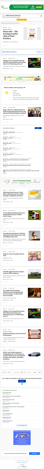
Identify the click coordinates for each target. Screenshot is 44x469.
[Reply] (7, 45)
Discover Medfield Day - (12, 154)
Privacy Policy (24, 468)
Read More (5, 139)
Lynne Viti (5, 242)
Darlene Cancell (6, 68)
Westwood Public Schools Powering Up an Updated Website (15, 159)
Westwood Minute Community (8, 128)
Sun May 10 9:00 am (7, 331)
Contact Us (19, 462)
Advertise (34, 453)
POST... (38, 128)
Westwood (5, 27)
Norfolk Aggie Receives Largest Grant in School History (13, 272)
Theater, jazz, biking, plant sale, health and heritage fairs (14, 66)
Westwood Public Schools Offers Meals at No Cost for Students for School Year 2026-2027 (21, 171)
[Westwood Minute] (12, 16)
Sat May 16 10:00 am (7, 29)
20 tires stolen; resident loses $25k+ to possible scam (14, 361)
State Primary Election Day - (13, 132)
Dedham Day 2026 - (12, 143)
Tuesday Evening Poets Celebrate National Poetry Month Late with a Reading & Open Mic (14, 235)
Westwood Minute (14, 41)
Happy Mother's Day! (7, 258)
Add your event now (22, 425)
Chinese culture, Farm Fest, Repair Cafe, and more (13, 318)
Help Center (24, 462)
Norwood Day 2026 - (12, 148)
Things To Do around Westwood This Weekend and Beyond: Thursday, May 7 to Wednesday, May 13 (13, 313)
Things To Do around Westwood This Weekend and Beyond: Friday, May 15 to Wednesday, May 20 (14, 62)
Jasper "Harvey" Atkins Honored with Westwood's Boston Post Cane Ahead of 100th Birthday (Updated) (14, 111)
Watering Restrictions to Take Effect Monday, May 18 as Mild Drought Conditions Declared (13, 194)
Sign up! (22, 381)
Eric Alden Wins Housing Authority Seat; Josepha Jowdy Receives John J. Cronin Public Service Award (13, 293)
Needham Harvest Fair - (12, 138)
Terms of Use (19, 468)
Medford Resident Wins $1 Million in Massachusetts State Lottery (17, 165)
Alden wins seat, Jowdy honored (9, 298)
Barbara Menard (6, 41)
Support (39, 51)
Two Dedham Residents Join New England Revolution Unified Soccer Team (14, 214)
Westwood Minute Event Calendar (10, 390)
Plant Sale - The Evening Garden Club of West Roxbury (10, 35)
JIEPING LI (5, 341)
